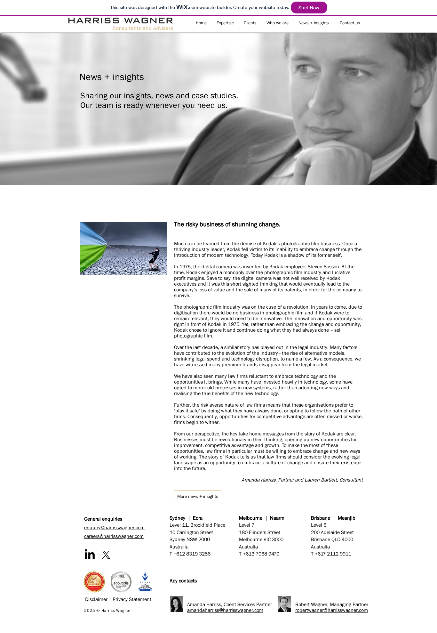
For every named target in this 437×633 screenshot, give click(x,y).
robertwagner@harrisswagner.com (331, 610)
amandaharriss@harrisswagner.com (225, 610)
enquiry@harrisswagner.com (114, 527)
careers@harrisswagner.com (114, 536)
